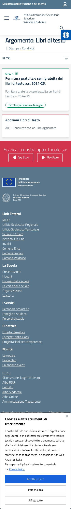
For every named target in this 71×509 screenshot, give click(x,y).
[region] (35, 461)
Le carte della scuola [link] (15, 285)
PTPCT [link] (6, 372)
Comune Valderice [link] (14, 257)
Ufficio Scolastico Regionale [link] (20, 224)
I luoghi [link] (7, 276)
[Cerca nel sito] (62, 28)
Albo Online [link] (10, 396)
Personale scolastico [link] (15, 309)
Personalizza (35, 490)
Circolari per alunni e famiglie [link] (25, 105)
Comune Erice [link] (11, 248)
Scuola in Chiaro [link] (12, 234)
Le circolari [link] (9, 360)
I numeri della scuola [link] (15, 281)
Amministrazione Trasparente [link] (21, 401)
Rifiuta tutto (36, 500)
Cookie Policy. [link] (17, 469)
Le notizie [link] (8, 355)
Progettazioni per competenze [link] (22, 341)
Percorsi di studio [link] (13, 318)
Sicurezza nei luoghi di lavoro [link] (21, 377)
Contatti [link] (7, 387)
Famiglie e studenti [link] (14, 313)
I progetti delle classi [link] (15, 337)
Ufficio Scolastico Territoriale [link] (20, 229)
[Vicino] (66, 416)
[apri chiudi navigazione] (6, 18)
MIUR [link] (6, 219)
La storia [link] (8, 295)
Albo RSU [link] (8, 382)
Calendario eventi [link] (13, 364)
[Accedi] (65, 4)
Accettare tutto (35, 479)
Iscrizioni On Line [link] (13, 238)
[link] (66, 35)
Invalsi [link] (6, 243)
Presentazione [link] (11, 271)
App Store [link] (23, 157)
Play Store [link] (52, 157)
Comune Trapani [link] (12, 253)
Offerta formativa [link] (13, 332)
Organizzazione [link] (12, 290)
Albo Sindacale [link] (12, 391)
